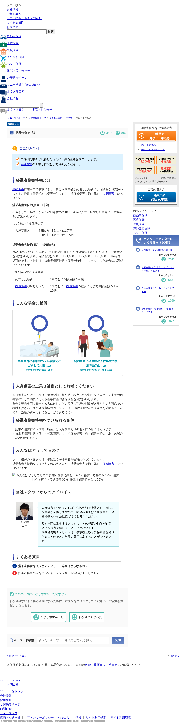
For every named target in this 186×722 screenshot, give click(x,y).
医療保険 (13, 43)
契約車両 (18, 189)
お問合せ (12, 27)
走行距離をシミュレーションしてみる (158, 290)
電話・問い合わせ (18, 70)
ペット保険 (14, 63)
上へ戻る (175, 655)
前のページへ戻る (17, 655)
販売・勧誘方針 (10, 717)
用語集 (69, 118)
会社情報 (12, 9)
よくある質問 (15, 22)
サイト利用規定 (96, 717)
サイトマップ (8, 713)
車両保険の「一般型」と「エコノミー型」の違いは (158, 269)
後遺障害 (108, 193)
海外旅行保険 (15, 57)
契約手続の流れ (148, 145)
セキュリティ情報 (69, 717)
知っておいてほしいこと (153, 149)
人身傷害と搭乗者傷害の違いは (157, 250)
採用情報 (6, 700)
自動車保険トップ (37, 118)
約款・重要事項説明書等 (101, 664)
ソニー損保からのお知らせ (24, 18)
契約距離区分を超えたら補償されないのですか (158, 310)
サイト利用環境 (120, 717)
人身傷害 (26, 164)
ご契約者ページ (17, 13)
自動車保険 (14, 36)
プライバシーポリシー (39, 717)
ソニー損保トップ (16, 118)
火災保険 (13, 50)
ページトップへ (10, 680)
